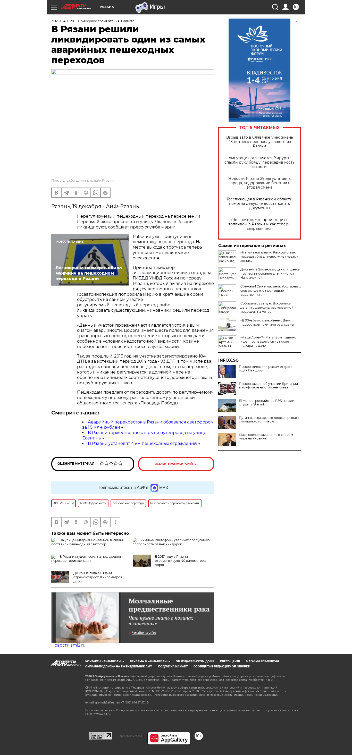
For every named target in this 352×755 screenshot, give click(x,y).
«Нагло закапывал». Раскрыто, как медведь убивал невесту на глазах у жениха (269, 256)
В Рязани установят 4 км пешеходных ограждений (142, 443)
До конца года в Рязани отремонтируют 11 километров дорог (97, 577)
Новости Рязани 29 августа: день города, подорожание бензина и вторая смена (259, 183)
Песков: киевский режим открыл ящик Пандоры (265, 368)
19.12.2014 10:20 (62, 21)
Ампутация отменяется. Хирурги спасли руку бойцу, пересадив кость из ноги (259, 162)
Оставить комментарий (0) (176, 463)
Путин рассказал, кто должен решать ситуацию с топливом (269, 419)
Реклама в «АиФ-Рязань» (150, 661)
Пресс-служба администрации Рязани (82, 180)
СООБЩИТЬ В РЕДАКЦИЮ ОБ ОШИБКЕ (222, 666)
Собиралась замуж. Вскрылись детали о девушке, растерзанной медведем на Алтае (267, 307)
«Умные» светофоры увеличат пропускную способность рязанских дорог (171, 542)
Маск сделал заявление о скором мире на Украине (266, 436)
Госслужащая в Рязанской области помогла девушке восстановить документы (259, 203)
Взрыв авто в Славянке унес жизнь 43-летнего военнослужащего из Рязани (259, 141)
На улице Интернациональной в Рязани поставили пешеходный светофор (87, 542)
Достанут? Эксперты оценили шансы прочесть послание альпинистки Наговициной (270, 273)
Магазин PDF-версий (262, 661)
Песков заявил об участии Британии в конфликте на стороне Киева (268, 385)
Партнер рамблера (130, 735)
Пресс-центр (230, 661)
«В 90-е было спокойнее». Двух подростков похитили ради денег (267, 322)
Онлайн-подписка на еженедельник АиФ (118, 666)
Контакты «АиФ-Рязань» (104, 661)
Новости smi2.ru (68, 645)
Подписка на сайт (173, 666)
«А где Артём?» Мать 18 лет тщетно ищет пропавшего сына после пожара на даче (268, 341)
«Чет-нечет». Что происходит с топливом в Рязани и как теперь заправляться (259, 224)
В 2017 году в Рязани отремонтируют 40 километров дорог (180, 561)
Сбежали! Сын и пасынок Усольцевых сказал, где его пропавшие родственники (270, 290)
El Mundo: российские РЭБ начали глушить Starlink (266, 402)
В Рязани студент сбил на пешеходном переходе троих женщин (86, 559)
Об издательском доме (195, 661)
